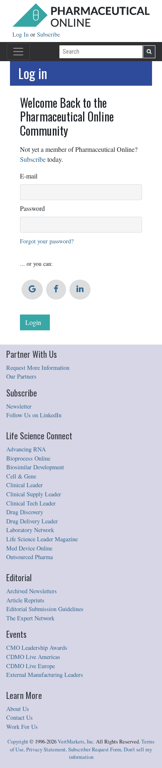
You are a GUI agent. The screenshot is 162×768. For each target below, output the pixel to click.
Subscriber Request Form (94, 749)
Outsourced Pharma (29, 557)
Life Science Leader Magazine (42, 539)
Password (32, 208)
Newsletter (19, 406)
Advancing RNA (26, 449)
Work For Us (22, 727)
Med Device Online (29, 548)
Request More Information (37, 368)
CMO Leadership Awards (36, 648)
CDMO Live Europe (30, 666)
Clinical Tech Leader (31, 503)
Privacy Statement (46, 749)
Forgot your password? (47, 241)
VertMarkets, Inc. (76, 741)
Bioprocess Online (28, 458)
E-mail (28, 175)
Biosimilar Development (35, 467)
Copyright (17, 741)
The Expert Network (30, 618)
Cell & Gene (21, 476)
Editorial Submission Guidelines (44, 609)
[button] (32, 290)
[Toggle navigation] (18, 51)
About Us (17, 709)
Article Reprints (25, 600)
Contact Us (19, 717)
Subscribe (48, 34)
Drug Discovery (24, 512)
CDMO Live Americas (33, 657)
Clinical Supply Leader (33, 494)
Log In (21, 34)
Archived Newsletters (31, 591)
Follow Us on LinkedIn (33, 415)
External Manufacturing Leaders (44, 675)
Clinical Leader (24, 485)
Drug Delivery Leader (32, 521)
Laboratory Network (30, 530)
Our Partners (21, 376)
